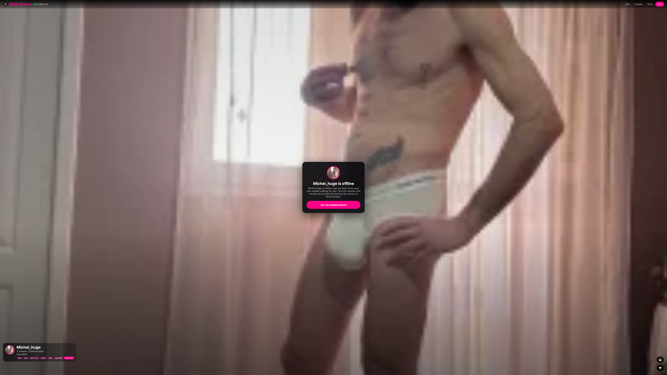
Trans (650, 4)
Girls (627, 4)
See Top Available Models (334, 205)
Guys (659, 4)
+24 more (69, 358)
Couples (639, 4)
